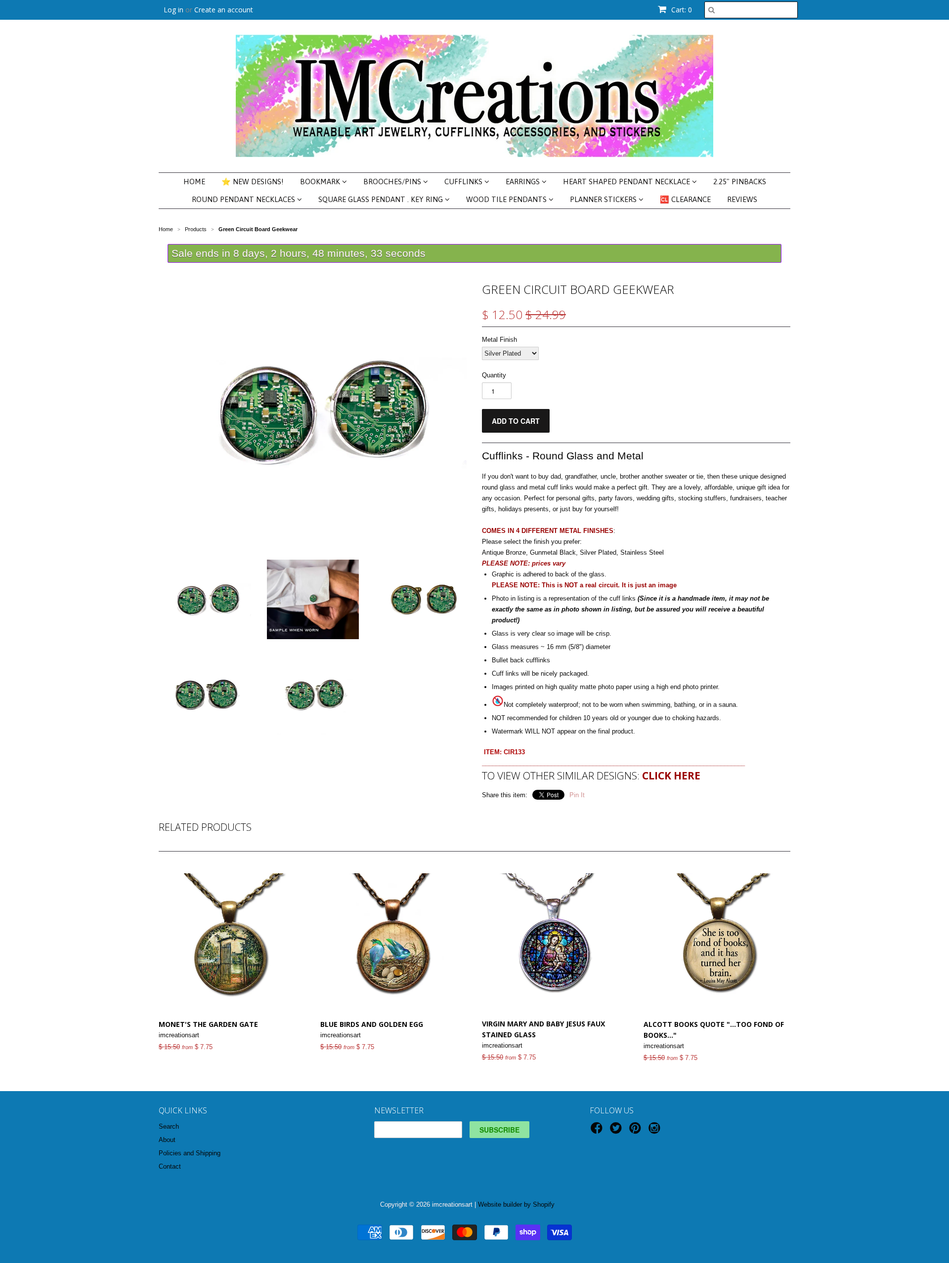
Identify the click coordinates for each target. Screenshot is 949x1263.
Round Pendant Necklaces (244, 199)
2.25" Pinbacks (739, 181)
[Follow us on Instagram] (655, 1131)
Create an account (223, 9)
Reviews (742, 199)
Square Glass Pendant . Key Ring (381, 199)
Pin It (577, 795)
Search (169, 1126)
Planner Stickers (604, 199)
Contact (170, 1166)
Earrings (524, 181)
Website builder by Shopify (516, 1204)
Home (194, 181)
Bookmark (321, 181)
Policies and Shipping (189, 1153)
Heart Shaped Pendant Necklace (627, 181)
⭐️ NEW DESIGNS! (252, 181)
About (167, 1139)
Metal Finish (499, 339)
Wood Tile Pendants (507, 199)
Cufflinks (464, 181)
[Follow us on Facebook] (598, 1131)
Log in (173, 9)
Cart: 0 (680, 9)
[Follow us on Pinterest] (636, 1131)
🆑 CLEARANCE (685, 199)
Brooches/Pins (393, 181)
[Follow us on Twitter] (617, 1131)
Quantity (494, 375)
